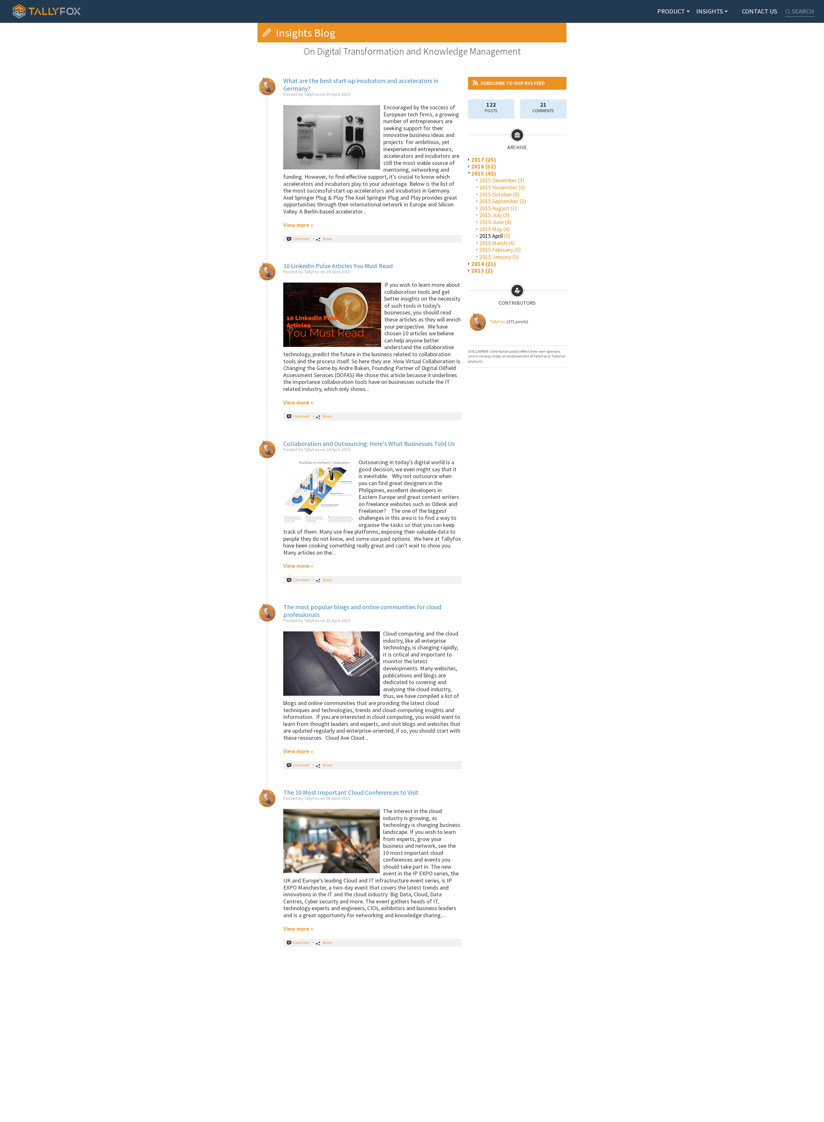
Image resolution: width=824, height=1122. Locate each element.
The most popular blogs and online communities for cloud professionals (362, 611)
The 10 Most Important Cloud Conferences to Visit (350, 792)
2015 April (491, 236)
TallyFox (497, 321)
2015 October (495, 194)
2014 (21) (483, 263)
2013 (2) (482, 270)
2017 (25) (483, 159)
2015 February (496, 249)
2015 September (499, 201)
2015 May (490, 229)
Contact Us (759, 11)
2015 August (494, 208)
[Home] (46, 11)
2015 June (491, 222)
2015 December (498, 180)
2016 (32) (483, 166)
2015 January (495, 256)
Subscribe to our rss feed (513, 83)
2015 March (493, 243)
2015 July (490, 215)
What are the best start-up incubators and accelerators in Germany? (360, 84)
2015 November (498, 187)
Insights (709, 11)
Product (671, 11)
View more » (298, 225)
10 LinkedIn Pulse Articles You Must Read (338, 266)
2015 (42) (483, 173)
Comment (301, 238)
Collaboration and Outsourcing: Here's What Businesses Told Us (368, 443)
